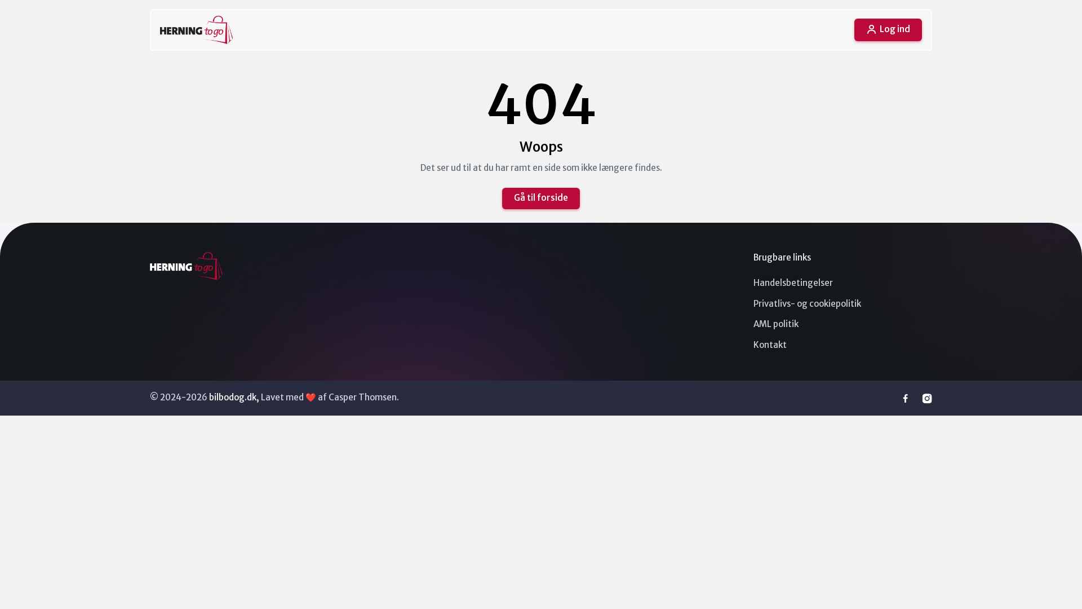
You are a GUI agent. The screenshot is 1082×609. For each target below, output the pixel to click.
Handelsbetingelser (793, 282)
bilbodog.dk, (234, 397)
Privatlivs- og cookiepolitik (807, 303)
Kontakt (770, 344)
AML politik (776, 324)
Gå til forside (541, 197)
